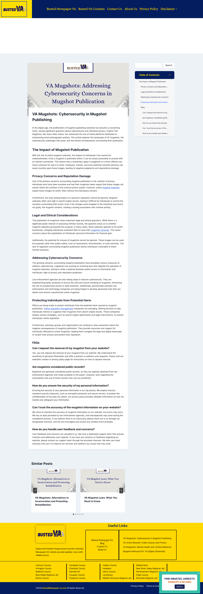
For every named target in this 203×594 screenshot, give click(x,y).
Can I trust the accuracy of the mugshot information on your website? (158, 128)
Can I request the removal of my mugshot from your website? (158, 113)
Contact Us (114, 9)
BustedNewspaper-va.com (54, 588)
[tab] (73, 514)
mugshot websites (111, 187)
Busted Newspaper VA (61, 9)
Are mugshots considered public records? (158, 118)
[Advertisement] (101, 35)
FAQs (143, 107)
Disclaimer (168, 9)
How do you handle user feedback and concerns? (158, 133)
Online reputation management (58, 308)
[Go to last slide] (35, 490)
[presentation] (53, 480)
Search (168, 65)
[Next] (121, 490)
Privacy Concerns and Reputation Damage (157, 87)
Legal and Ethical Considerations (153, 92)
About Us (131, 9)
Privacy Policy (149, 9)
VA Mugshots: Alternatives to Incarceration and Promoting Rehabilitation (52, 501)
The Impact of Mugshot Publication (152, 82)
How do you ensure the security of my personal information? (158, 123)
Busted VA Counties (91, 9)
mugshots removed (100, 230)
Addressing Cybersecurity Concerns (154, 97)
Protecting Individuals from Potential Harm (157, 102)
